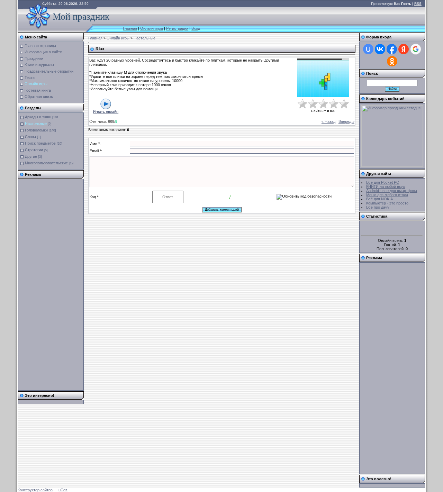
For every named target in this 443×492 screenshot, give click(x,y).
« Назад (328, 121)
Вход (195, 28)
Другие (31, 156)
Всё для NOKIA (379, 199)
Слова (30, 137)
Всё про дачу (377, 207)
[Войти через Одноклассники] (392, 61)
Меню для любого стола (387, 195)
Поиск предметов (40, 143)
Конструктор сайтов (35, 490)
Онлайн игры (151, 28)
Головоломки (36, 130)
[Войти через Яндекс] (403, 49)
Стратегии (34, 150)
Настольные (36, 123)
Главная (130, 28)
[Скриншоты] (323, 77)
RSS (418, 4)
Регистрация (177, 28)
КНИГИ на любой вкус (385, 186)
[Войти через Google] (415, 49)
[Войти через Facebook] (392, 49)
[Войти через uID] (368, 49)
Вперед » (346, 121)
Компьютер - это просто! (387, 203)
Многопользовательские (46, 163)
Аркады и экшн (38, 117)
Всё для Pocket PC (382, 182)
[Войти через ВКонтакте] (380, 49)
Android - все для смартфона (391, 191)
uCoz (62, 490)
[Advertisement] (47, 285)
